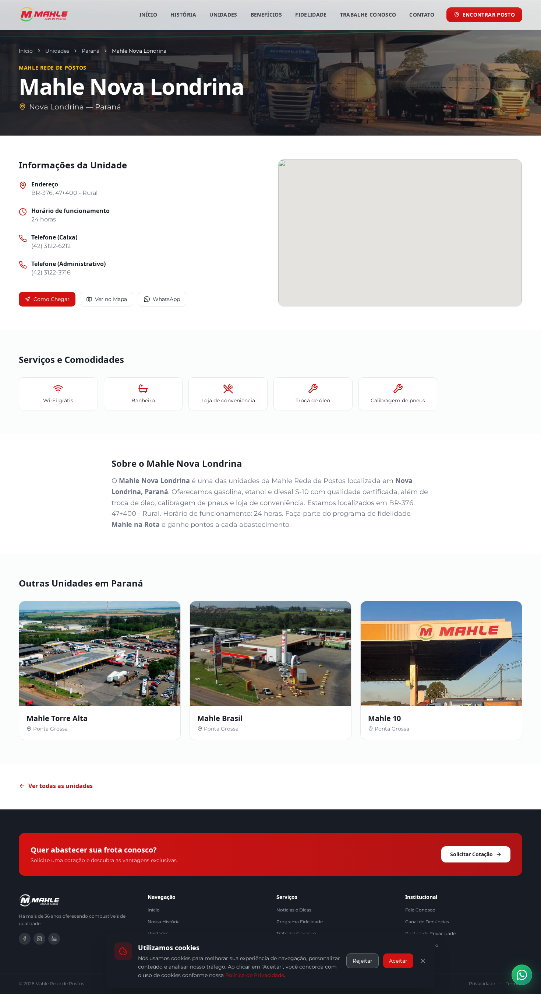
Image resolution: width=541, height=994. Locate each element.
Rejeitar (362, 961)
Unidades (223, 14)
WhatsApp (166, 299)
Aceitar (398, 961)
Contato (421, 14)
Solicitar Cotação (471, 854)
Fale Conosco (420, 910)
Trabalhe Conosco (368, 14)
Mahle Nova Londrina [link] (139, 51)
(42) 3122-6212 (51, 245)
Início (148, 14)
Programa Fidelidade (299, 921)
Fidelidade (311, 14)
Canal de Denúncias (427, 921)
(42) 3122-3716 (51, 272)
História (183, 14)
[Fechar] (423, 961)
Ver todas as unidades (60, 786)
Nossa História (164, 921)
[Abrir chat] (522, 975)
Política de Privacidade (254, 975)
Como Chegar (51, 299)
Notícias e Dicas (293, 910)
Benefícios (266, 14)
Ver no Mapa (111, 299)
